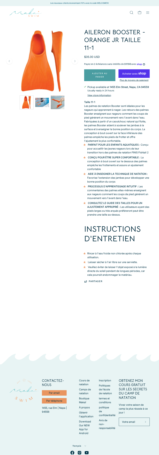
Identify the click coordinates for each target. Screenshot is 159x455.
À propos (84, 407)
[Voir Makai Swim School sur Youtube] (86, 452)
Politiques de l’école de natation (105, 389)
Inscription (105, 380)
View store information (99, 95)
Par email (54, 392)
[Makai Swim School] (25, 12)
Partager (95, 281)
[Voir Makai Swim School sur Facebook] (72, 452)
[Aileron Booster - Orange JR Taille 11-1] (27, 102)
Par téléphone (54, 400)
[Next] (75, 61)
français (77, 445)
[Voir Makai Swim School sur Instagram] (79, 452)
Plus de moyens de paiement (134, 80)
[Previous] (9, 61)
